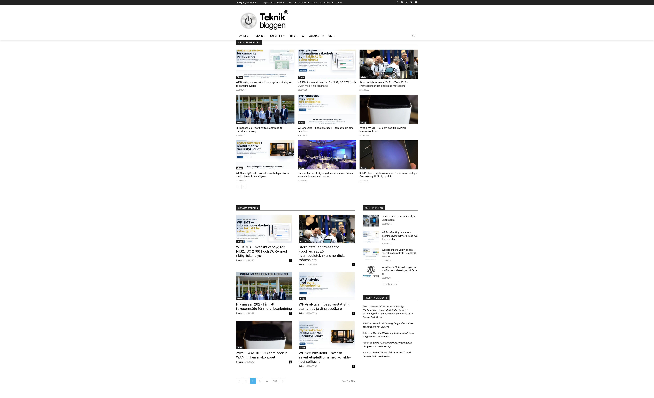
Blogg (239, 77)
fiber (365, 306)
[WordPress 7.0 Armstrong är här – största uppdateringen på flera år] (371, 271)
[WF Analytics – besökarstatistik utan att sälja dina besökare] (327, 109)
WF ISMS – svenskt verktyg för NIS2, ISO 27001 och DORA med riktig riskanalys (327, 84)
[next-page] (244, 187)
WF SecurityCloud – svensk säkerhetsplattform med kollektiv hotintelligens (262, 175)
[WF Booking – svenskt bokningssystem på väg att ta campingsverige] (265, 64)
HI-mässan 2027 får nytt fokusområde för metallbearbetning (264, 306)
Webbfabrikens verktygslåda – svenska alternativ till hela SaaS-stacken (399, 253)
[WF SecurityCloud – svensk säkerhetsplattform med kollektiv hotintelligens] (265, 154)
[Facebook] (397, 2)
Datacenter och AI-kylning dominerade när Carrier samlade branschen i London (325, 175)
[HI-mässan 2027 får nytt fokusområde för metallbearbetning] (265, 109)
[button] (414, 36)
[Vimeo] (411, 2)
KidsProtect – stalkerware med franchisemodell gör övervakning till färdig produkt (388, 175)
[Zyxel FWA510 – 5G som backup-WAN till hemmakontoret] (389, 109)
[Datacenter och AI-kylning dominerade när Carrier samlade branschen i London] (327, 154)
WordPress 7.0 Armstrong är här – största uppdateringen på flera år (399, 270)
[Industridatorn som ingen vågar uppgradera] (371, 221)
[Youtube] (416, 2)
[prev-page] (238, 187)
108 (275, 381)
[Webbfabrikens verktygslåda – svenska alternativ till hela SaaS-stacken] (371, 254)
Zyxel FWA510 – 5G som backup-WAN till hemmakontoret (262, 355)
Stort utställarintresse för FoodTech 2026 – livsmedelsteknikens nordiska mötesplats (384, 84)
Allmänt (364, 77)
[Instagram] (402, 2)
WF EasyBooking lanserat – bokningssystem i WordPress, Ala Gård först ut (400, 235)
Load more (389, 284)
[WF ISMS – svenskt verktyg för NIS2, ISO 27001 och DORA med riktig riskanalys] (327, 64)
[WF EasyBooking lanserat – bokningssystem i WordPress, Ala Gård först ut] (371, 237)
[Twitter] (407, 2)
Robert (239, 260)
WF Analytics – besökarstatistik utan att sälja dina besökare (324, 306)
